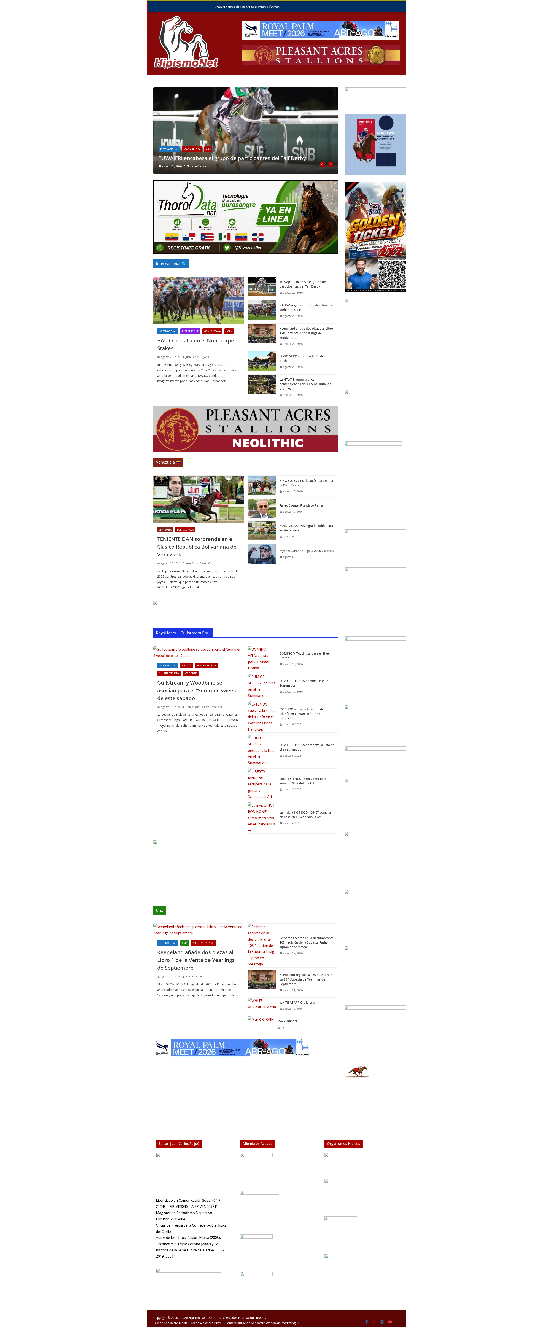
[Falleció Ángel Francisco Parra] (262, 508)
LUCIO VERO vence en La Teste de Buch (304, 358)
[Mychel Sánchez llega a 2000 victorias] (262, 554)
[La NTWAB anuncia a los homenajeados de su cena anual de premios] (262, 387)
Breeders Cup (190, 331)
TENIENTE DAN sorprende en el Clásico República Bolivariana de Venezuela (197, 546)
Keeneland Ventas (203, 942)
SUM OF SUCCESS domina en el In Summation (304, 683)
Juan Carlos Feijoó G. (199, 166)
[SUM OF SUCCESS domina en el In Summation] (262, 686)
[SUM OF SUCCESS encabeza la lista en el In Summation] (262, 750)
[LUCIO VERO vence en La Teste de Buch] (262, 361)
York (208, 149)
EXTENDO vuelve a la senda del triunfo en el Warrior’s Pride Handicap (302, 713)
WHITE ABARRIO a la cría (297, 1002)
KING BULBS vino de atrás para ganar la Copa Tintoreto (307, 482)
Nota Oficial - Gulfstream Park (204, 707)
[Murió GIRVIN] (261, 1024)
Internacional (169, 149)
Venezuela (165, 529)
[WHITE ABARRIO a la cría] (262, 1006)
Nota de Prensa (195, 976)
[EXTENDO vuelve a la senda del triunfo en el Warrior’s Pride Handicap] (262, 716)
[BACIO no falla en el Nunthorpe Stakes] (198, 300)
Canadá (186, 665)
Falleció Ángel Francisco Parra (301, 505)
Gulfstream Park (169, 673)
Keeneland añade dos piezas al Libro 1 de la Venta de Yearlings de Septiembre (306, 333)
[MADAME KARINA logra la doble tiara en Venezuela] (262, 531)
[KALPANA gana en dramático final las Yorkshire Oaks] (245, 90)
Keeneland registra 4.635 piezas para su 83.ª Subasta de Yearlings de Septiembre (307, 979)
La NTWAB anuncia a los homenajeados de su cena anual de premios (305, 384)
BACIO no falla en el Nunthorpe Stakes (195, 344)
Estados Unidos (206, 665)
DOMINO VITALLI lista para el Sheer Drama (305, 655)
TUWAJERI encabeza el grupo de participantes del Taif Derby (303, 284)
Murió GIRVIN (287, 1021)
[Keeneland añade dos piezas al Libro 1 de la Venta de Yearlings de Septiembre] (262, 336)
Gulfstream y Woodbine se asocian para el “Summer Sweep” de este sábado (197, 690)
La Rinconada (185, 529)
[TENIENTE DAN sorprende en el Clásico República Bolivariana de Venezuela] (198, 499)
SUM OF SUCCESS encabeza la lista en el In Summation (307, 747)
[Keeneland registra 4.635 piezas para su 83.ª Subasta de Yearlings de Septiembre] (262, 982)
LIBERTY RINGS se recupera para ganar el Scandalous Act (303, 781)
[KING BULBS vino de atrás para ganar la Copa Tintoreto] (262, 486)
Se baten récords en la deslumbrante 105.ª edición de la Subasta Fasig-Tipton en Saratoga (307, 942)
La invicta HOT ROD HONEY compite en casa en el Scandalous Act (305, 814)
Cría (184, 942)
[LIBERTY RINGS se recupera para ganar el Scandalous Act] (262, 784)
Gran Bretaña (191, 149)
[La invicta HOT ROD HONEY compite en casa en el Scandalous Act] (262, 817)
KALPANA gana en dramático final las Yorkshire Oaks (224, 158)
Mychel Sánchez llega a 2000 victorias (307, 551)
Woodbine (191, 673)
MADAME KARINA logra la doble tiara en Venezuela (306, 528)
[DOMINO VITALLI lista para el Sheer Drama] (262, 658)
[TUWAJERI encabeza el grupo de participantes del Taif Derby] (262, 287)
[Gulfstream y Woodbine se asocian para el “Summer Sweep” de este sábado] (198, 652)
